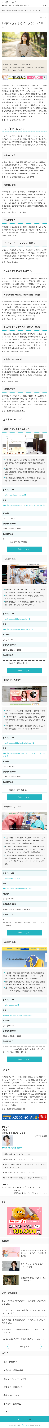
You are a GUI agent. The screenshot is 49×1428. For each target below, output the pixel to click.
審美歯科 (9, 10)
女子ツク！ (23, 1425)
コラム (6, 1412)
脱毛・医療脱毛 (10, 1362)
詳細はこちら (23, 549)
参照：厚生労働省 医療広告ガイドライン (16, 352)
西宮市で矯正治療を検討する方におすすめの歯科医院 (23, 1178)
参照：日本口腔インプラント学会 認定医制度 (18, 319)
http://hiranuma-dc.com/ (11, 878)
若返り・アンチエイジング (15, 1379)
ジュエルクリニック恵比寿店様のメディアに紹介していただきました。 (24, 1311)
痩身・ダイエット (11, 1395)
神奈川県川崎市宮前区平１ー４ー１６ (16, 888)
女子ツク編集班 (40, 1136)
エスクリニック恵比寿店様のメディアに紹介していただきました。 (24, 1321)
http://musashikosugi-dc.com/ (13, 495)
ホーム (3, 10)
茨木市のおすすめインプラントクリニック (19, 1172)
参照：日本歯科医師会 (10, 381)
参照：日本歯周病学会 (10, 262)
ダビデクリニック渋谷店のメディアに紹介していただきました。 (24, 1302)
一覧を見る (24, 1347)
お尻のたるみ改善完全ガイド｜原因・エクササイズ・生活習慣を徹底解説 (33, 1253)
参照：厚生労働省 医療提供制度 (13, 120)
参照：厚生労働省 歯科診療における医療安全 (18, 177)
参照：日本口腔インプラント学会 (14, 212)
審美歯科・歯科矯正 (12, 1404)
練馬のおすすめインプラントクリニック (18, 1154)
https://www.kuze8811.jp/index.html (15, 619)
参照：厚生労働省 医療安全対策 (13, 411)
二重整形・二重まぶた (13, 1387)
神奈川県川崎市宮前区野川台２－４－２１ (18, 629)
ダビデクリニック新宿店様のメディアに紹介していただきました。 (24, 1330)
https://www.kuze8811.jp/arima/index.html (18, 743)
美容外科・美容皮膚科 (13, 1370)
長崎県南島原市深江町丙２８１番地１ (16, 1015)
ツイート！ (8, 1130)
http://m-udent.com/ (10, 1005)
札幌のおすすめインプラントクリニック (18, 1159)
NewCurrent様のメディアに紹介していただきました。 (24, 1339)
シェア (6, 1127)
